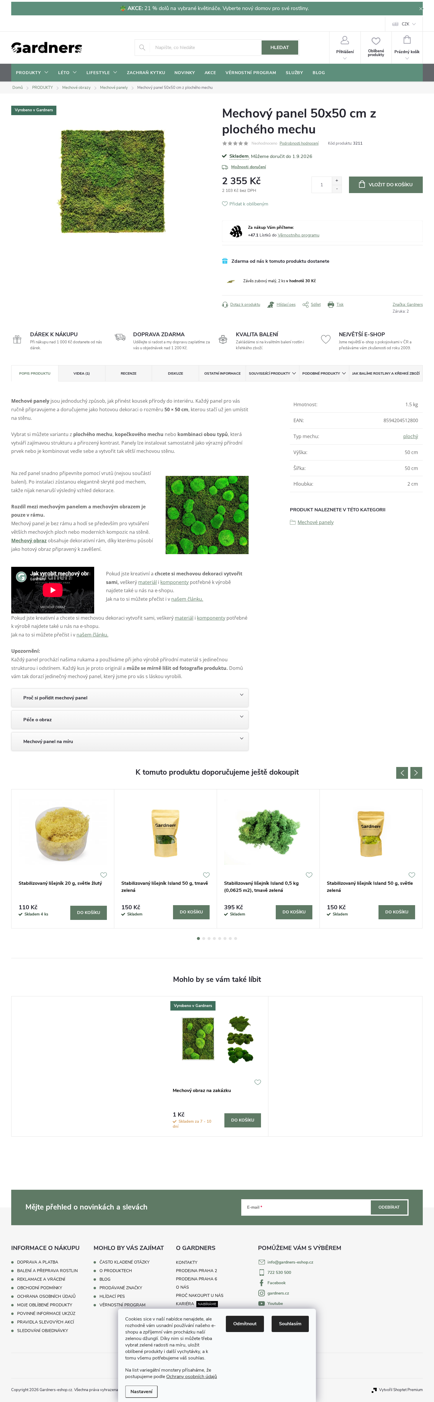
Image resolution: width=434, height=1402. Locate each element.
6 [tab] (224, 938)
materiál (147, 582)
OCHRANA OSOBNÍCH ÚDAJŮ (46, 1296)
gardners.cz (278, 1293)
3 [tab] (209, 938)
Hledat (279, 47)
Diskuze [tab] (175, 373)
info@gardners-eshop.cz (290, 1262)
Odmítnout (245, 1324)
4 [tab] (214, 938)
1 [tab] (198, 938)
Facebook (276, 1283)
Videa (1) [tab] (82, 373)
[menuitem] (32, 73)
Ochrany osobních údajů (191, 1376)
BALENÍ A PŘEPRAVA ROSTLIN (47, 1271)
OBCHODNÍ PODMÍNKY (39, 1288)
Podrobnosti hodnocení (299, 143)
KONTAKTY (186, 1262)
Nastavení (141, 1391)
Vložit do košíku (391, 185)
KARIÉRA (185, 1304)
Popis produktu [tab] (34, 373)
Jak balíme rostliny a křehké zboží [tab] (386, 373)
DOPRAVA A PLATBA (37, 1262)
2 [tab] (203, 938)
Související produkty (269, 373)
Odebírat (389, 1207)
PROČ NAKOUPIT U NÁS (199, 1295)
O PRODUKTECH (115, 1271)
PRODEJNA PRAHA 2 (196, 1271)
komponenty (174, 582)
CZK (405, 24)
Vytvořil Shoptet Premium (401, 1390)
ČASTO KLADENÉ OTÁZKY (124, 1262)
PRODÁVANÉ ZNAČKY (120, 1288)
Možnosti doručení (248, 167)
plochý (410, 436)
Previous (402, 773)
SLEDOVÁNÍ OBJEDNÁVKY (42, 1331)
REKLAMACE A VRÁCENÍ (41, 1279)
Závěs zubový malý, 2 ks (279, 281)
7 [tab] (230, 938)
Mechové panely (316, 522)
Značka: (408, 304)
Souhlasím (290, 1324)
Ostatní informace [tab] (222, 373)
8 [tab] (235, 938)
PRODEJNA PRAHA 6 (196, 1279)
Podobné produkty (321, 373)
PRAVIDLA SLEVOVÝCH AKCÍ (45, 1322)
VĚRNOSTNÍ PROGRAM (122, 1305)
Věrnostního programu (298, 235)
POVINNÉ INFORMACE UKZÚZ (46, 1313)
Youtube (275, 1303)
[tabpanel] (63, 858)
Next (416, 773)
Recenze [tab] (128, 373)
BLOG (104, 1279)
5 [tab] (219, 938)
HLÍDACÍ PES (112, 1296)
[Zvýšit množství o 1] (337, 181)
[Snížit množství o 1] (337, 189)
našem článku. (187, 599)
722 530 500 (279, 1272)
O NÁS (182, 1287)
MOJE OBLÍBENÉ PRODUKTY (44, 1305)
